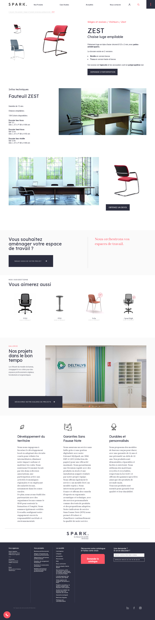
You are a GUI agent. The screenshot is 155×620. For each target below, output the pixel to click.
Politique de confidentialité (61, 600)
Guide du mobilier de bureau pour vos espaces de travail (62, 591)
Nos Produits (38, 5)
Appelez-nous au (127, 559)
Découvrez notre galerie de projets (33, 402)
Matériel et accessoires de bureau (41, 565)
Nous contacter (115, 5)
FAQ (57, 561)
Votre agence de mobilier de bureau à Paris (62, 581)
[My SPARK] (126, 5)
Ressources (59, 559)
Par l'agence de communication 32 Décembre (24, 607)
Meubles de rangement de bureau (41, 561)
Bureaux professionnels (41, 551)
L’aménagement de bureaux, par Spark (62, 576)
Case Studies (64, 5)
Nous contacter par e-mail (126, 555)
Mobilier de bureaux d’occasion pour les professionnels (40, 570)
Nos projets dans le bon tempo (21, 355)
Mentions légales (61, 597)
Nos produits (18, 12)
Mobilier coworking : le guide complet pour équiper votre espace (63, 586)
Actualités (89, 5)
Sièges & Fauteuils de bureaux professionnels (37, 12)
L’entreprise (59, 551)
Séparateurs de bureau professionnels (41, 558)
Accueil (12, 12)
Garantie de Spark (62, 595)
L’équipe (58, 554)
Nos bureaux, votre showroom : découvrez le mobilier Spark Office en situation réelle (63, 572)
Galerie (13, 346)
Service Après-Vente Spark (62, 566)
